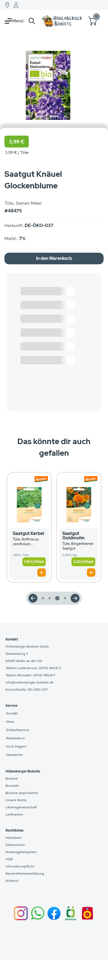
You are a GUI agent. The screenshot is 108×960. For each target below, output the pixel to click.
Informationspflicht (20, 866)
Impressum (14, 837)
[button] (29, 527)
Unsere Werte (16, 800)
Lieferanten (14, 814)
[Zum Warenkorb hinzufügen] (41, 572)
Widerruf (12, 881)
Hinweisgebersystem (21, 852)
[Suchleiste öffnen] (32, 21)
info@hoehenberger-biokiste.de (29, 682)
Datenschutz (15, 845)
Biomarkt (12, 786)
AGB (9, 859)
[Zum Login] (16, 5)
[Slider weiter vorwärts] (75, 598)
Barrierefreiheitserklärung (25, 873)
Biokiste (12, 778)
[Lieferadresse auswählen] (7, 5)
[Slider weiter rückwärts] (33, 598)
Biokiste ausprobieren (22, 793)
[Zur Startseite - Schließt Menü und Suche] (62, 21)
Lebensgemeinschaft (21, 807)
